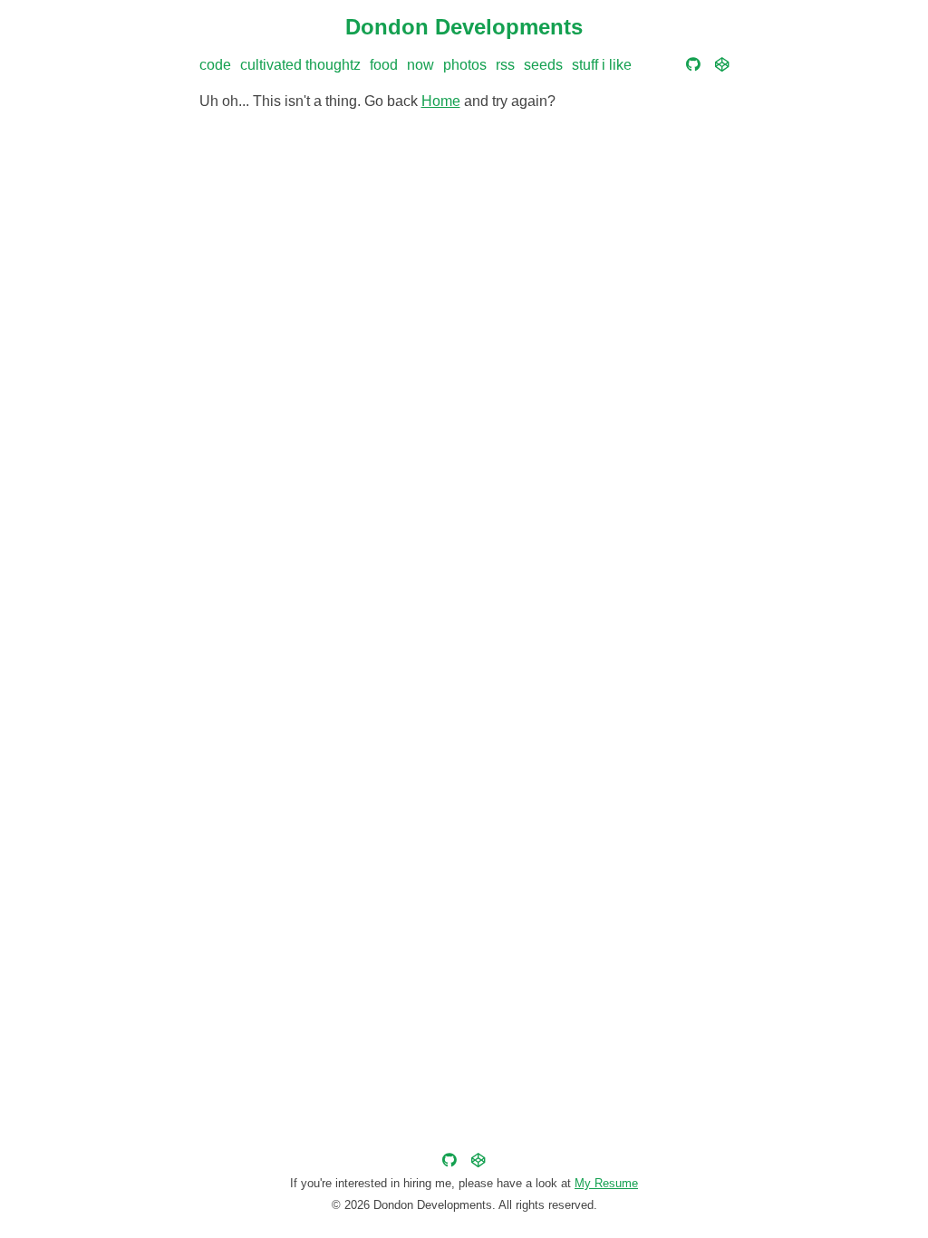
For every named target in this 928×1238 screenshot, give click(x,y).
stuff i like (602, 65)
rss (505, 65)
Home (440, 101)
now (420, 65)
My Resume (606, 1183)
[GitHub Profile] (693, 65)
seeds (543, 65)
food (384, 65)
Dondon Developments (464, 27)
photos (465, 65)
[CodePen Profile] (722, 65)
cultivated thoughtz (300, 65)
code (215, 65)
